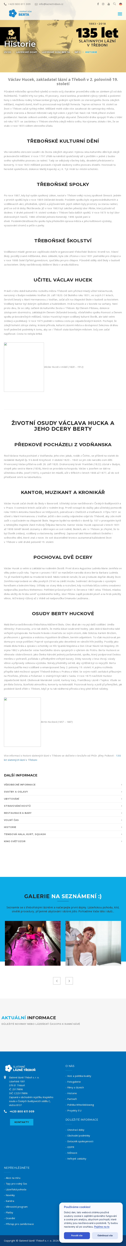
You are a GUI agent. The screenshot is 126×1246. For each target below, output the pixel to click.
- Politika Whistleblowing (79, 1104)
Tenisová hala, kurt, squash (25, 834)
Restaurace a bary (18, 813)
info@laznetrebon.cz (51, 4)
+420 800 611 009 (19, 4)
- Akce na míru (12, 1177)
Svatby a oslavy (16, 791)
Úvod (7, 52)
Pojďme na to (101, 1226)
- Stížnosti (71, 1152)
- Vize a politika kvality (78, 1076)
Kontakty (21, 1122)
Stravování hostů (17, 805)
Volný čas (11, 820)
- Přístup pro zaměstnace (19, 1224)
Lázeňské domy (26, 52)
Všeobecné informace (19, 784)
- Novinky (9, 1195)
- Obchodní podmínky (77, 1135)
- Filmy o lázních (74, 1087)
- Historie (71, 1093)
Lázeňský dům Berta (56, 52)
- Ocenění (9, 1218)
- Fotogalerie (73, 1081)
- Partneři (71, 1099)
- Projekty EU (73, 1110)
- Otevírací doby (74, 1129)
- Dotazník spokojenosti (79, 1141)
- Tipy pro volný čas (15, 1183)
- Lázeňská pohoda (15, 1189)
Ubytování (11, 798)
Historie (91, 52)
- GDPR (69, 1147)
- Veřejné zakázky (75, 1158)
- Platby (8, 1212)
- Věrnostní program (16, 1206)
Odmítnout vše (105, 1235)
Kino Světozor (15, 841)
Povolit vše (77, 1235)
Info (78, 52)
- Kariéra (9, 1201)
